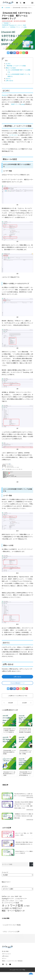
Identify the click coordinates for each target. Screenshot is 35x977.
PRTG (8, 896)
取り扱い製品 (5, 951)
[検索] (31, 864)
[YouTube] (24, 3)
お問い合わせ (9, 80)
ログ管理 (5, 908)
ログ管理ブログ (15, 908)
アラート (18, 27)
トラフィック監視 (19, 900)
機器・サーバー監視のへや (13, 911)
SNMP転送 (12, 27)
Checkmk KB (5, 25)
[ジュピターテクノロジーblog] (8, 3)
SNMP (24, 25)
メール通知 (23, 27)
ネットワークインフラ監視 (10, 902)
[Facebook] (17, 3)
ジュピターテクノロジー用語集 (12, 925)
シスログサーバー (21, 898)
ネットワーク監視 (12, 905)
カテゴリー (5, 886)
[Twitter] (20, 3)
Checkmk (6, 23)
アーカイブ (5, 872)
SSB (20, 896)
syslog (22, 104)
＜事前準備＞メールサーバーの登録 (16, 65)
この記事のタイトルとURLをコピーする (17, 695)
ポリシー (4, 958)
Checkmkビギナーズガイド (15, 25)
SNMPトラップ (5, 27)
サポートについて (6, 953)
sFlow (12, 896)
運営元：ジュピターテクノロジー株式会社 (12, 961)
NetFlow (4, 896)
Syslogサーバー (8, 898)
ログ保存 (27, 906)
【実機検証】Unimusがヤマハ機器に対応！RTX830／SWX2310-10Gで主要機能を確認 (23, 816)
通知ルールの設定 (11, 68)
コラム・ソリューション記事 (11, 931)
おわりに (8, 78)
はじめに (8, 63)
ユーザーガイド (13, 135)
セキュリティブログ (8, 900)
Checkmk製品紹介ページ (17, 683)
